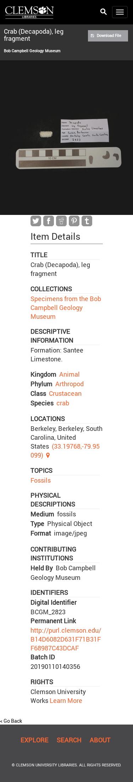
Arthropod (69, 383)
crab (62, 403)
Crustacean (65, 393)
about (100, 740)
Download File (109, 35)
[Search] (103, 12)
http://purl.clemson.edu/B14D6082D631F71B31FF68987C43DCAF (66, 639)
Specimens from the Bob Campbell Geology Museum (66, 307)
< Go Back (11, 720)
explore (35, 740)
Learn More (65, 700)
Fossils (41, 480)
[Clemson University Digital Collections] (29, 12)
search (69, 740)
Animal (69, 374)
